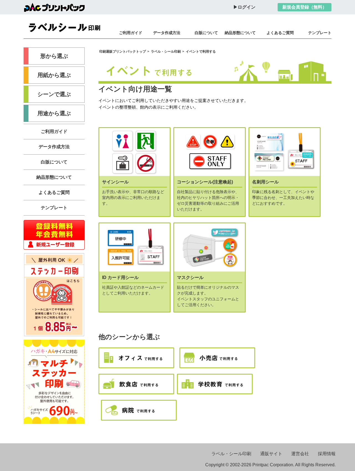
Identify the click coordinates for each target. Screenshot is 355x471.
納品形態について (240, 32)
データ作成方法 (166, 32)
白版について (206, 32)
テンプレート (319, 32)
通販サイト (271, 453)
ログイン (246, 7)
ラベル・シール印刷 (231, 453)
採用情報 (327, 453)
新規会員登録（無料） (304, 7)
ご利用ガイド (130, 32)
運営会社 (300, 453)
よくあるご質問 (280, 32)
